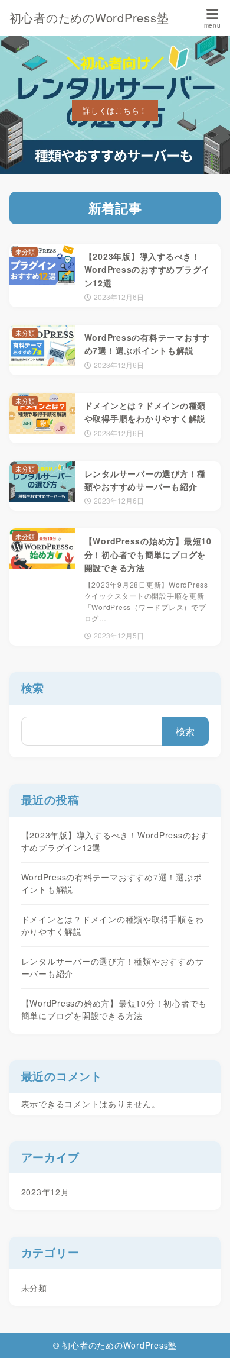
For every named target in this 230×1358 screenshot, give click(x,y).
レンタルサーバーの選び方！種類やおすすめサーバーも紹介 (112, 967)
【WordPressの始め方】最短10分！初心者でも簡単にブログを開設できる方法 (114, 1009)
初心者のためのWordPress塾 (89, 17)
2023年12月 (45, 1192)
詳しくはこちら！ (115, 110)
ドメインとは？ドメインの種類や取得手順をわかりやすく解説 (112, 925)
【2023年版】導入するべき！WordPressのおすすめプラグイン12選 (115, 841)
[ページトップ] (206, 1334)
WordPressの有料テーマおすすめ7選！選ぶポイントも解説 (111, 883)
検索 (33, 688)
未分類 (34, 1288)
